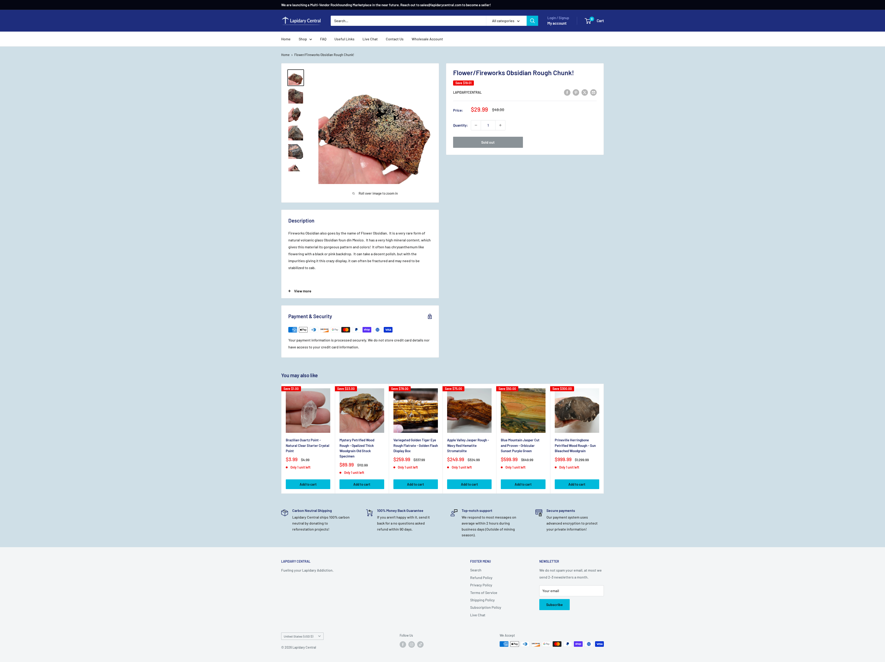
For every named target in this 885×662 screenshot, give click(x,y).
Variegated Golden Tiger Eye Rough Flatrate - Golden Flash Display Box (415, 445)
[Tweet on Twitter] (584, 92)
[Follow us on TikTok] (420, 644)
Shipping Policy (482, 600)
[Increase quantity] (500, 125)
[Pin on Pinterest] (576, 92)
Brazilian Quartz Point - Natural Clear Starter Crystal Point (307, 445)
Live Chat (370, 39)
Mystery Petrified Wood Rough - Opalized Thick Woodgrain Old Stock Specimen (356, 448)
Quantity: (460, 125)
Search (475, 570)
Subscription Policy (485, 607)
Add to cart (308, 484)
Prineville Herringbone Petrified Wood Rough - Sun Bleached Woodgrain (575, 445)
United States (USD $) (298, 636)
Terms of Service (483, 592)
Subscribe (554, 604)
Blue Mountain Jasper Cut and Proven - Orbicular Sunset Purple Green (520, 445)
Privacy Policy (481, 585)
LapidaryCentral (467, 92)
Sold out (488, 142)
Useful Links (344, 39)
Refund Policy (481, 577)
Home (286, 39)
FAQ (323, 39)
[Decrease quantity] (476, 125)
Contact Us (395, 39)
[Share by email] (593, 92)
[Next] (604, 439)
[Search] (532, 21)
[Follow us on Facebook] (403, 644)
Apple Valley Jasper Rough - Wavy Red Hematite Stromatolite (468, 445)
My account (556, 23)
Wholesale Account (427, 39)
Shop (303, 39)
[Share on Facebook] (567, 92)
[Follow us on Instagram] (411, 644)
